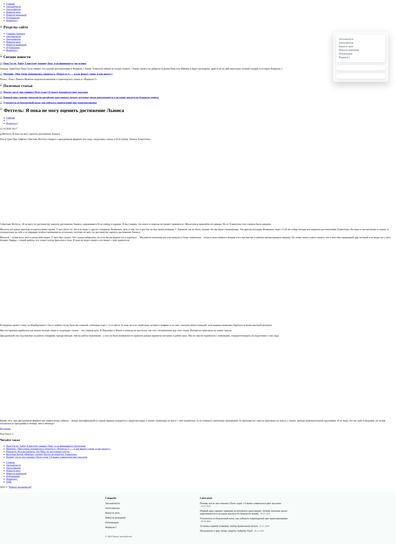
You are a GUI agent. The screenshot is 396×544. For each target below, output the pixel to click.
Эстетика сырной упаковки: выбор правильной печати (229, 526)
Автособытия (13, 9)
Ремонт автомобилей (20, 487)
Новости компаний (16, 15)
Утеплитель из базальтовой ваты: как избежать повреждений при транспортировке (50, 102)
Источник (5, 428)
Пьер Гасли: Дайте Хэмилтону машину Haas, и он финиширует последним (44, 63)
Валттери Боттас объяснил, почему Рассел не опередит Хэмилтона (41, 454)
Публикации (13, 17)
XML (9, 481)
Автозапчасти (13, 6)
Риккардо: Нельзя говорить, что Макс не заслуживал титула (37, 451)
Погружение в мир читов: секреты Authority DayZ (226, 530)
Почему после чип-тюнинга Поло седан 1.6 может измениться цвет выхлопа (45, 92)
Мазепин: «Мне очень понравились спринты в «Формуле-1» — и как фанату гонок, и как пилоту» (58, 74)
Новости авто (13, 12)
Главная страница (15, 33)
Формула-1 (12, 20)
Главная (10, 3)
